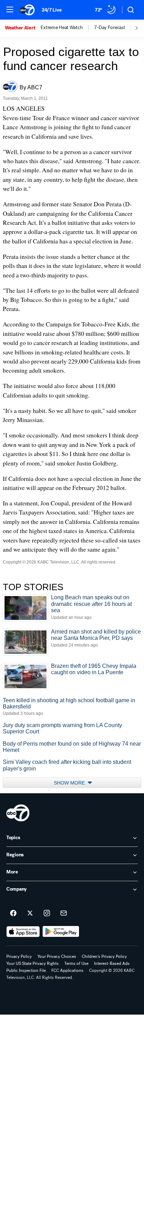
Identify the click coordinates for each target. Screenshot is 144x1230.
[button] (9, 9)
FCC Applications (67, 970)
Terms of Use (76, 963)
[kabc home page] (17, 812)
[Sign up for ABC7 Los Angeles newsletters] (64, 913)
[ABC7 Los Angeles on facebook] (13, 913)
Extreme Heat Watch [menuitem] (61, 27)
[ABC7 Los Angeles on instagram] (47, 913)
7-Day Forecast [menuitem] (109, 27)
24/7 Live (52, 10)
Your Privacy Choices (56, 956)
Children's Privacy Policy (104, 956)
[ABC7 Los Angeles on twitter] (30, 913)
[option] (23, 28)
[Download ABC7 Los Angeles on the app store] (23, 931)
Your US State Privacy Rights (32, 963)
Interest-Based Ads (112, 963)
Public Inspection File (26, 970)
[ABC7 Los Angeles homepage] (27, 9)
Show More (70, 783)
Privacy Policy (19, 956)
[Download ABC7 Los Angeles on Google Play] (61, 931)
